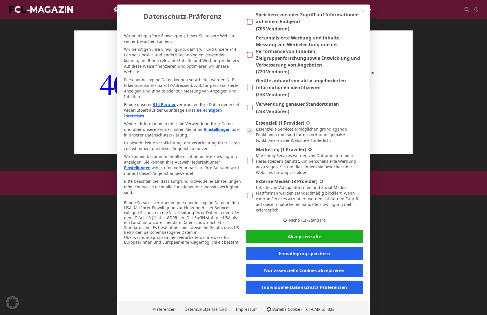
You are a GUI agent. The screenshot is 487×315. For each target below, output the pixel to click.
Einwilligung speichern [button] (304, 253)
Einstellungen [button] (217, 129)
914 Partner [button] (164, 104)
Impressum (247, 309)
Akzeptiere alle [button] (304, 237)
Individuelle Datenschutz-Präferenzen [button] (304, 287)
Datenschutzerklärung (206, 309)
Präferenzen (164, 309)
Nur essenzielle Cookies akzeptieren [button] (304, 270)
